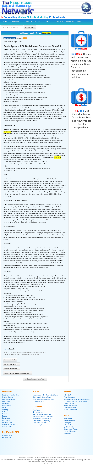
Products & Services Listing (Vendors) (76, 401)
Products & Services (40, 423)
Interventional (6, 405)
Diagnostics (6, 401)
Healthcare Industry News (10, 395)
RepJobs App (6, 437)
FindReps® (36, 410)
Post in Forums (69, 403)
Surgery (4, 414)
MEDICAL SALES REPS (31, 22)
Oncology (5, 410)
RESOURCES (58, 22)
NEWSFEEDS (15, 22)
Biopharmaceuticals (8, 399)
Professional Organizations (42, 418)
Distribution (6, 418)
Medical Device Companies (42, 414)
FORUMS (46, 22)
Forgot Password (69, 397)
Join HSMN (67, 395)
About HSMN (68, 418)
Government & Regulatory (41, 421)
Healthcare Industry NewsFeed (34, 379)
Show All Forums (38, 401)
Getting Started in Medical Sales (43, 399)
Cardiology (5, 403)
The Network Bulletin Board (42, 397)
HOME (5, 22)
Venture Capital (7, 426)
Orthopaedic (6, 412)
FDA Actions (6, 420)
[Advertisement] (55, 8)
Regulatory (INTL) (8, 422)
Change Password (70, 407)
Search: (9, 360)
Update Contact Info (70, 410)
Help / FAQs (38, 412)
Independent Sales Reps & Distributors (46, 395)
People (4, 416)
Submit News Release (71, 429)
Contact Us (67, 433)
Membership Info (69, 421)
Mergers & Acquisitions (10, 424)
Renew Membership (70, 405)
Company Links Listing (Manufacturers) (76, 399)
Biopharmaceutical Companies (43, 416)
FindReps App (7, 435)
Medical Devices (7, 397)
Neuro (4, 407)
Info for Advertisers (70, 431)
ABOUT (80, 22)
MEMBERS (70, 22)
